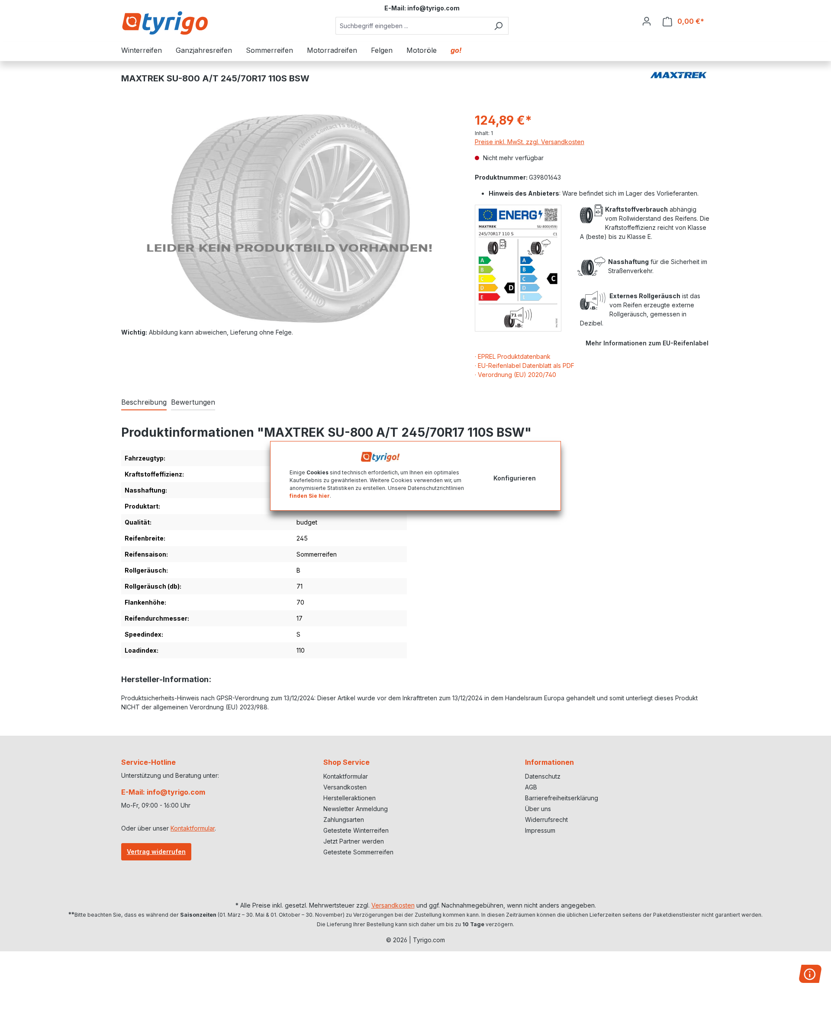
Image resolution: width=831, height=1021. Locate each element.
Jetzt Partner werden (353, 841)
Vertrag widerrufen (156, 851)
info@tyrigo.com (433, 8)
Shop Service (346, 762)
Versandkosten (345, 787)
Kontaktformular (193, 828)
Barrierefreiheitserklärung (561, 798)
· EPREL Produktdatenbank (513, 356)
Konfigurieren (514, 477)
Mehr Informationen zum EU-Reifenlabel (647, 343)
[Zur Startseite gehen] (164, 22)
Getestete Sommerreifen (358, 852)
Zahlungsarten (343, 819)
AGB (531, 787)
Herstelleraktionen (349, 798)
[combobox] (412, 26)
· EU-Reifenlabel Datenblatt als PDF (524, 365)
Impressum (540, 830)
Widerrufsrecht (546, 819)
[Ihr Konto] (646, 21)
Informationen (549, 762)
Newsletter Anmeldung (355, 808)
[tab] (144, 402)
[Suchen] (498, 26)
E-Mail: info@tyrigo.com (163, 792)
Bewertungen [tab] (193, 402)
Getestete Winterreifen (356, 830)
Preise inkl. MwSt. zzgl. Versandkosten (529, 141)
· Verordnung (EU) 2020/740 (515, 374)
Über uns (538, 808)
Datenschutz (542, 776)
